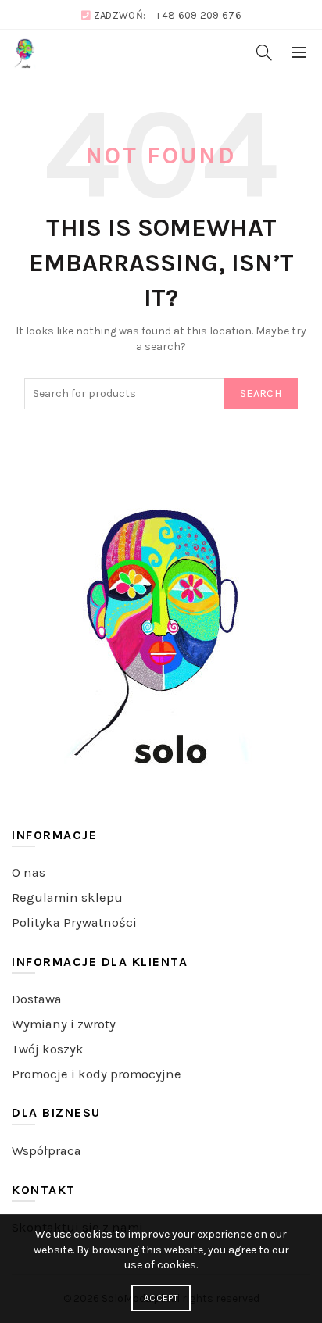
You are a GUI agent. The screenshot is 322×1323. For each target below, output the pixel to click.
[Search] (264, 52)
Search (260, 393)
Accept (161, 1298)
